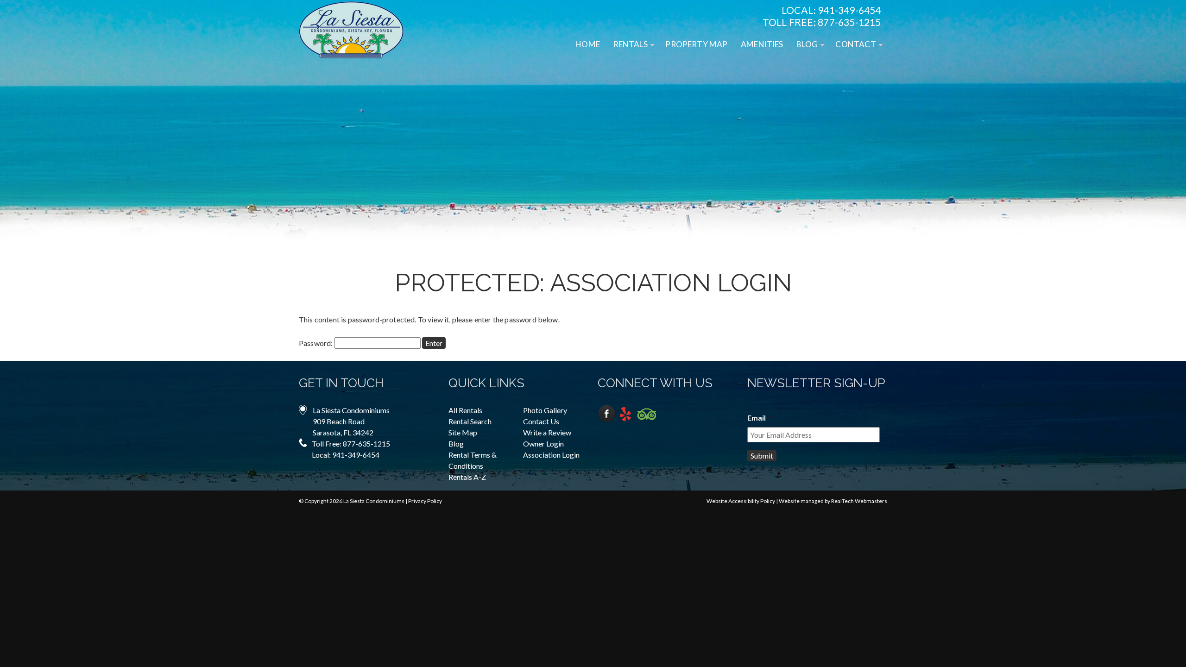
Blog (807, 44)
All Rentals (465, 410)
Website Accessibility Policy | (743, 500)
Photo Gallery (545, 410)
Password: (316, 343)
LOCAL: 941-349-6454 (831, 10)
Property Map (696, 44)
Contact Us (541, 421)
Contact (855, 44)
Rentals (630, 44)
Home (587, 44)
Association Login (551, 454)
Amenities (762, 44)
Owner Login (543, 443)
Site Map (462, 432)
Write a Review (547, 432)
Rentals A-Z (467, 476)
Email (760, 417)
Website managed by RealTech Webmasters (833, 500)
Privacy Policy (425, 500)
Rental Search (470, 421)
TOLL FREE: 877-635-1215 (822, 22)
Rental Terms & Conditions (472, 460)
